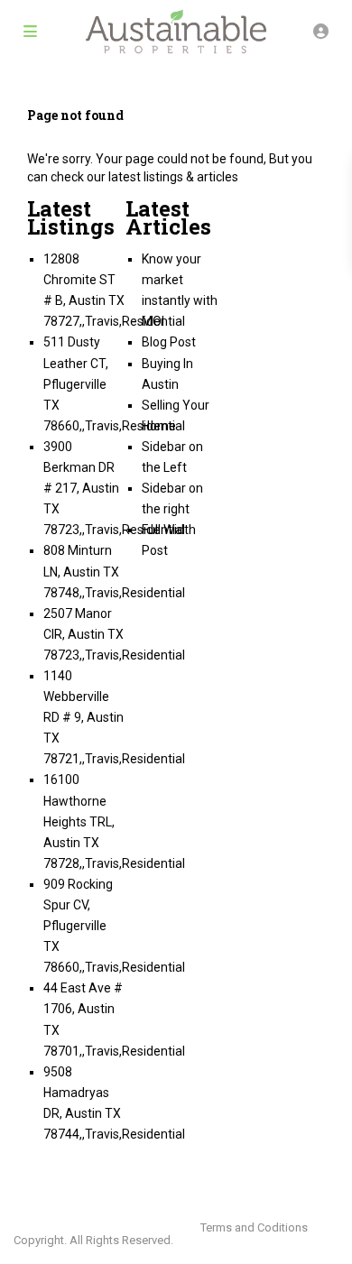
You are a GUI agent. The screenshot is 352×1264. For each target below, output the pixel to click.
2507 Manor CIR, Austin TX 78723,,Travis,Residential (114, 634)
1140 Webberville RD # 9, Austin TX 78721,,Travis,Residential (114, 717)
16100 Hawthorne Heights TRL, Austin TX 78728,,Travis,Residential (114, 821)
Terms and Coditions (254, 1227)
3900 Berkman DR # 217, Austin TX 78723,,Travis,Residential (114, 488)
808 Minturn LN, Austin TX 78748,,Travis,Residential (114, 571)
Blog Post (169, 342)
